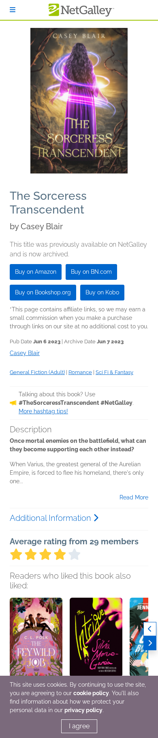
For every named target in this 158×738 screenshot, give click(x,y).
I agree (79, 726)
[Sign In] (12, 10)
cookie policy (91, 693)
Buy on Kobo (102, 292)
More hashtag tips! (43, 411)
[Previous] (149, 629)
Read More (134, 497)
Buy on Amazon (35, 272)
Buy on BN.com (91, 272)
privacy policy (83, 710)
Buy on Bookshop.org (43, 292)
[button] (36, 640)
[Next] (149, 643)
